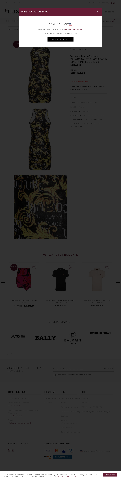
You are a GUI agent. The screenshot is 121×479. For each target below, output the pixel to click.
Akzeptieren (110, 475)
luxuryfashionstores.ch (73, 29)
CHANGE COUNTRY (60, 39)
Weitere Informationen (66, 476)
